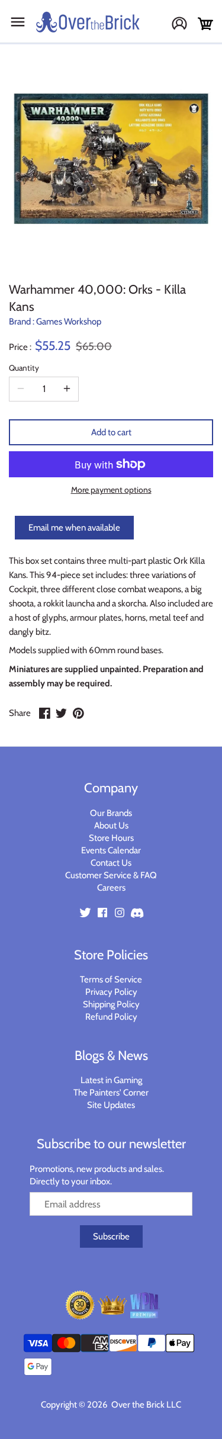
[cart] (205, 24)
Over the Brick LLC (145, 1404)
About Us (111, 825)
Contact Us (111, 862)
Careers (111, 887)
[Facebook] (102, 912)
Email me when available (74, 527)
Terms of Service (111, 979)
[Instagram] (120, 912)
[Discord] (137, 912)
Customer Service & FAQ (111, 875)
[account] (184, 25)
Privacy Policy (111, 992)
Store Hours (111, 838)
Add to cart (111, 432)
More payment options (111, 490)
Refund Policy (111, 1016)
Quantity (24, 367)
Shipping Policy (111, 1004)
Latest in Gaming (111, 1080)
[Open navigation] (18, 22)
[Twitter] (85, 912)
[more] (67, 389)
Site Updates (111, 1105)
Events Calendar (111, 850)
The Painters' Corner (111, 1092)
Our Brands (111, 813)
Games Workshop (68, 321)
